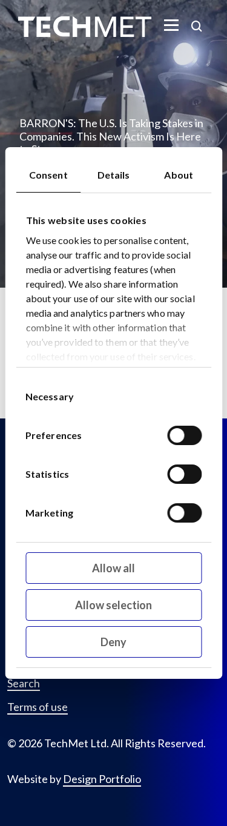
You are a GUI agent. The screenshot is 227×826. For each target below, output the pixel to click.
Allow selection (113, 605)
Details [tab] (113, 174)
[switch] (184, 435)
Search (23, 683)
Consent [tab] (48, 174)
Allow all (113, 568)
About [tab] (178, 174)
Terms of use (37, 707)
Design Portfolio (102, 778)
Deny (113, 642)
